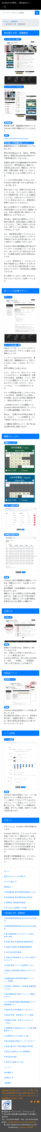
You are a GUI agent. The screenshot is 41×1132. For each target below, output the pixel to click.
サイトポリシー (13, 1096)
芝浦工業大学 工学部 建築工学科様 (19, 1046)
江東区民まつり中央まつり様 (16, 1036)
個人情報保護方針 (10, 1093)
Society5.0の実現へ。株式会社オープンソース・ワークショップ (17, 3)
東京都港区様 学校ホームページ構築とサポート (20, 995)
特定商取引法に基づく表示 (12, 1098)
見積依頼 (5, 1090)
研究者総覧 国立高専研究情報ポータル (20, 892)
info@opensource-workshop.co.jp (22, 1122)
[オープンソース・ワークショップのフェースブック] (34, 1101)
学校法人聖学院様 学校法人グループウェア (20, 971)
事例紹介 (14, 21)
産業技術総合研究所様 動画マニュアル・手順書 (19, 979)
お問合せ (7, 1078)
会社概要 (7, 1072)
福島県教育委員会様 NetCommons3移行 (20, 927)
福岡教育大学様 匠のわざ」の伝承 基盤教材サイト (20, 1029)
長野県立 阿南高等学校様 (15, 902)
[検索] (37, 13)
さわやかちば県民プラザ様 (16, 908)
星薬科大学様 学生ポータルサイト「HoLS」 (19, 1021)
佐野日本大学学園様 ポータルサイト (19, 1010)
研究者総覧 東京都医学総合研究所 (18, 897)
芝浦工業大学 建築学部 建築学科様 (19, 942)
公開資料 (7, 1083)
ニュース (7, 1067)
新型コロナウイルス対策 (14, 876)
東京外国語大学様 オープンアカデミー (20, 1041)
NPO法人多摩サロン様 (14, 1062)
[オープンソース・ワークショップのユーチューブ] (38, 1101)
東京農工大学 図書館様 (15, 913)
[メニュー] (5, 7)
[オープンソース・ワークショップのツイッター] (31, 1101)
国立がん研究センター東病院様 (17, 1051)
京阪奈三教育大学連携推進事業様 (18, 947)
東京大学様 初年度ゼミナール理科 (19, 1015)
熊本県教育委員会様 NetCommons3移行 (20, 919)
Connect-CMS (25, 1127)
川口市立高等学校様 (13, 952)
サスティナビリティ (28, 1096)
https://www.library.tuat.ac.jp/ (16, 138)
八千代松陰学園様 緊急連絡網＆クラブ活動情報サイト (20, 1003)
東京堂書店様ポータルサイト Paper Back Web (19, 935)
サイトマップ (24, 1090)
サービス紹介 (9, 882)
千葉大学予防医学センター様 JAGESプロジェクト (20, 958)
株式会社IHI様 (11, 1057)
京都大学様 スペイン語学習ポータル (19, 965)
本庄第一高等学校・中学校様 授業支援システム (20, 987)
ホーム (6, 21)
